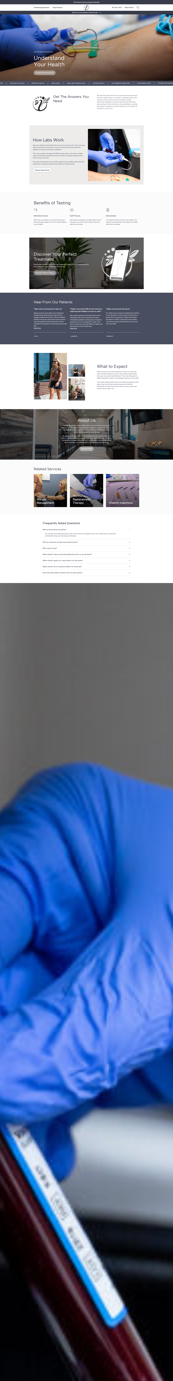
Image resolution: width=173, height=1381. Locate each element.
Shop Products (58, 7)
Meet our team (86, 449)
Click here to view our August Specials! (86, 2)
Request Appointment (42, 170)
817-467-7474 (117, 7)
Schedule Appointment (41, 7)
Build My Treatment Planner (45, 273)
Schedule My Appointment (45, 73)
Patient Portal (129, 7)
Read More (37, 328)
